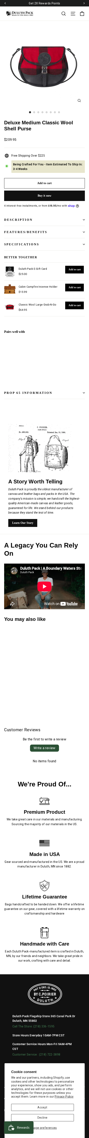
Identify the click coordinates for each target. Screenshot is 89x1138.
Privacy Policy (64, 1096)
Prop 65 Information (28, 392)
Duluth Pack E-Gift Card (33, 268)
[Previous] (5, 3)
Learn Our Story (22, 522)
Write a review (44, 748)
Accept (42, 1107)
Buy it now (44, 195)
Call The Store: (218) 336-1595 (33, 1026)
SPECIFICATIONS (21, 244)
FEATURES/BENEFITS (25, 232)
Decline (42, 1117)
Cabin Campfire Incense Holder (38, 286)
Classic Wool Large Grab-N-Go (38, 304)
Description (18, 219)
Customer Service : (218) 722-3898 (36, 1054)
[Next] (84, 3)
